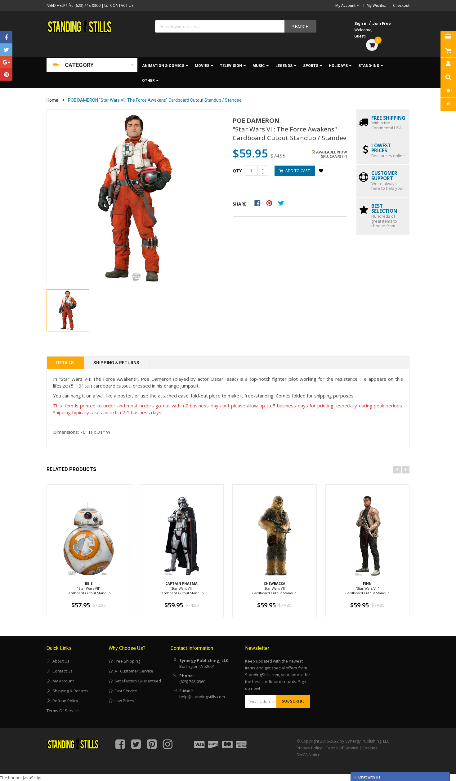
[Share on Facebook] (259, 203)
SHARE (240, 204)
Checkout (401, 5)
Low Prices (123, 700)
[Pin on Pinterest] (271, 203)
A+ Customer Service (133, 671)
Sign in (361, 23)
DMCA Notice (308, 754)
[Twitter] (6, 49)
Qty (237, 171)
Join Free (381, 23)
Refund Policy (64, 700)
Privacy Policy (309, 748)
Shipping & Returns (116, 363)
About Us (60, 661)
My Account (62, 681)
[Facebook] (6, 37)
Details (65, 363)
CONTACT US (120, 5)
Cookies (370, 748)
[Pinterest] (6, 74)
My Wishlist (376, 5)
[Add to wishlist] (321, 171)
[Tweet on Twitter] (282, 203)
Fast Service (125, 691)
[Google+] (6, 62)
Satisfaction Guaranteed (137, 681)
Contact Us (62, 671)
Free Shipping (126, 661)
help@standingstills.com (202, 696)
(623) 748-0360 (87, 5)
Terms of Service (63, 710)
